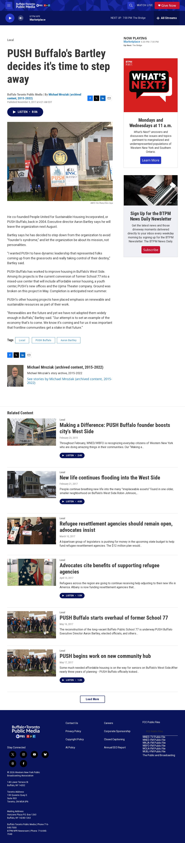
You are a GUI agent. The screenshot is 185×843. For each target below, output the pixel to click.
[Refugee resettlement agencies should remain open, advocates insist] (31, 530)
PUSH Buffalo (43, 340)
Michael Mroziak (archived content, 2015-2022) (65, 367)
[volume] (21, 18)
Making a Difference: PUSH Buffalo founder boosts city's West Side (115, 428)
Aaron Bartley (69, 340)
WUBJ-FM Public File (154, 751)
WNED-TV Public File (154, 737)
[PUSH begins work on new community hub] (31, 662)
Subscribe (150, 250)
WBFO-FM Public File (154, 745)
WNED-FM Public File (154, 740)
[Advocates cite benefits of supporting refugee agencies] (31, 572)
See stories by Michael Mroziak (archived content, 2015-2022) (69, 381)
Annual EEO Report (115, 747)
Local (10, 40)
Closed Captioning (114, 739)
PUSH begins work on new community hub (105, 656)
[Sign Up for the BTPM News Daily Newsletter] (151, 190)
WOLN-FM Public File (154, 748)
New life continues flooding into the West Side (110, 477)
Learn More (150, 160)
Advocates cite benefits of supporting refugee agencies (109, 568)
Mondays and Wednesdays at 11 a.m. (150, 122)
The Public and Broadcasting (159, 755)
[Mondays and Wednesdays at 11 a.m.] (151, 85)
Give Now (168, 5)
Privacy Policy (73, 731)
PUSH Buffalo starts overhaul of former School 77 (114, 618)
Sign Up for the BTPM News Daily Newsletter (150, 216)
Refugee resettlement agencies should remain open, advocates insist (116, 526)
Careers (108, 723)
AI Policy (70, 747)
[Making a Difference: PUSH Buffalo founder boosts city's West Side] (31, 432)
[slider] (26, 18)
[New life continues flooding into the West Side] (31, 484)
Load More (92, 699)
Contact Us (72, 723)
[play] (10, 18)
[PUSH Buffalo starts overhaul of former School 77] (31, 624)
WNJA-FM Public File (154, 743)
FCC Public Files (151, 722)
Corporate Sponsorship (117, 731)
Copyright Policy (75, 739)
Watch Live (145, 5)
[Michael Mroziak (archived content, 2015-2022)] (15, 376)
